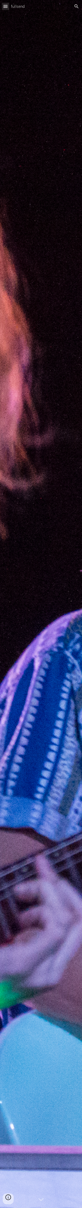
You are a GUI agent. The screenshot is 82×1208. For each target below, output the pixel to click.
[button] (5, 6)
